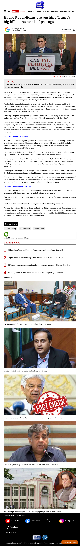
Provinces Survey (70, 542)
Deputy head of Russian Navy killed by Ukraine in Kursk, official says (35, 257)
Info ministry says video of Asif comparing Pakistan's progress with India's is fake (36, 418)
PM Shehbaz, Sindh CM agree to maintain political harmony (27, 324)
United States (39, 228)
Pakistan (30, 11)
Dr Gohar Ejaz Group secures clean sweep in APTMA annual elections (31, 465)
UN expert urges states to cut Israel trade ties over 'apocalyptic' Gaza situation (39, 265)
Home (9, 11)
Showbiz (63, 11)
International (25, 228)
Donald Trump (10, 228)
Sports (46, 11)
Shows (71, 11)
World (38, 11)
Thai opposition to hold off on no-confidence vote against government (35, 272)
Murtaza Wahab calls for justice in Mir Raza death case (25, 371)
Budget (15, 11)
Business (54, 11)
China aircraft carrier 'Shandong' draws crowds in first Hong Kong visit (35, 250)
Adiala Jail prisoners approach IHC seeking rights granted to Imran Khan (32, 511)
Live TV (22, 11)
